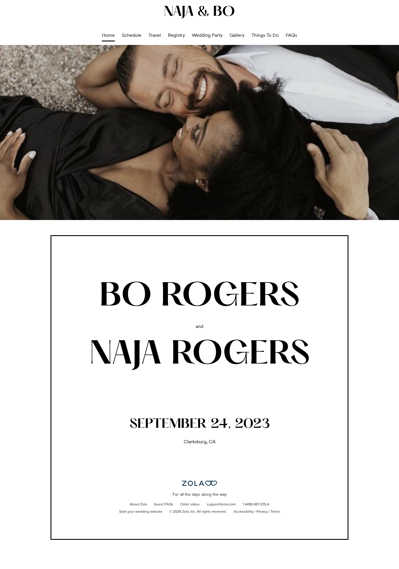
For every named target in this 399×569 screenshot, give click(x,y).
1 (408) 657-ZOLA (256, 504)
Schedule (131, 35)
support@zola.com (221, 504)
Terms (275, 512)
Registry (176, 35)
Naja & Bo (199, 12)
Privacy (262, 512)
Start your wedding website (140, 512)
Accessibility (244, 512)
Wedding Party (207, 35)
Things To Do (265, 35)
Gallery (237, 35)
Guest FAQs (163, 504)
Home (108, 35)
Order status (190, 504)
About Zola (138, 504)
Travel (154, 35)
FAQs (291, 35)
